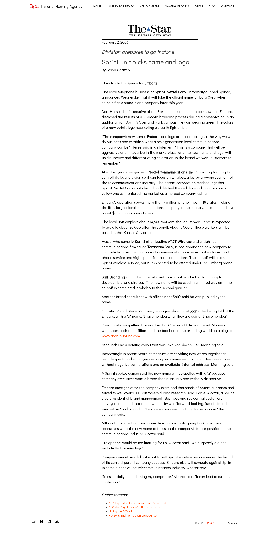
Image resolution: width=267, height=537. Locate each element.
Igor (34, 6)
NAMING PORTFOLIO (120, 6)
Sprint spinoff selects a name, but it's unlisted (137, 503)
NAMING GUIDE (150, 6)
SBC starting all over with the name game (135, 507)
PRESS (199, 6)
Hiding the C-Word (120, 511)
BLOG (212, 6)
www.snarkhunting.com (121, 335)
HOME (97, 6)
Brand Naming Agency (62, 6)
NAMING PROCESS (177, 6)
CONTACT (227, 6)
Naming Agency (227, 523)
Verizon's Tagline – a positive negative (133, 515)
